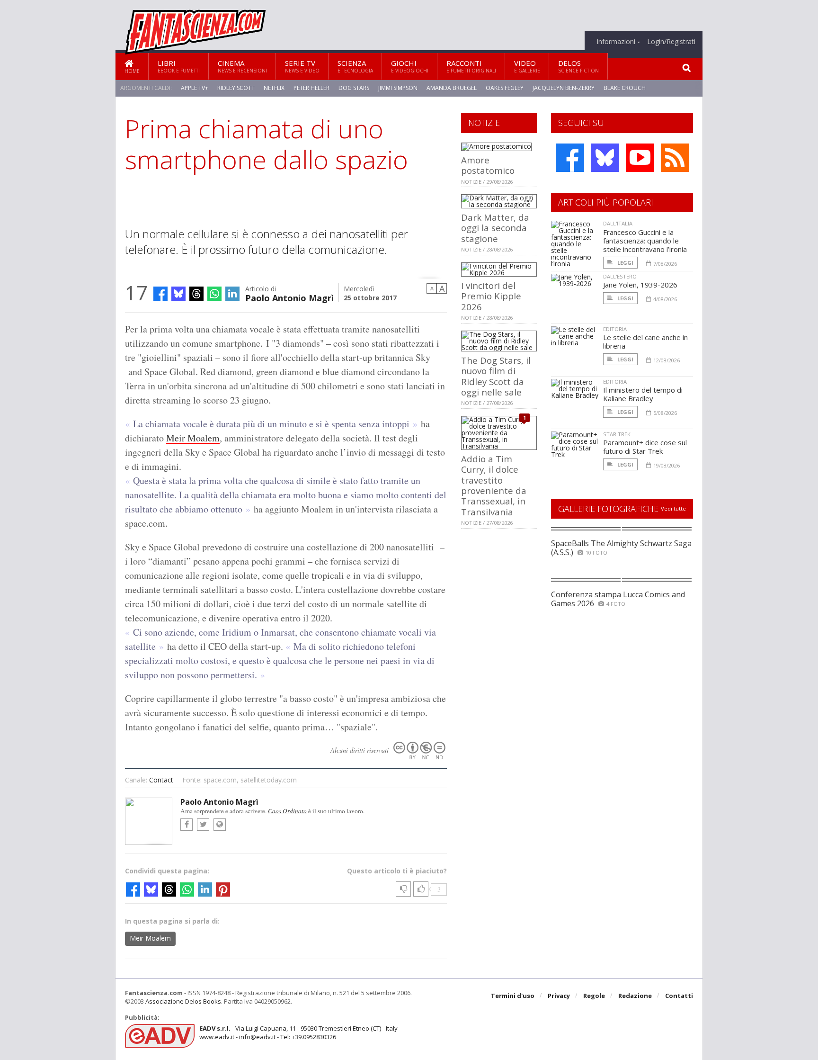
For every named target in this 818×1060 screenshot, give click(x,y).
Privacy (559, 995)
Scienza (355, 66)
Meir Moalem (193, 437)
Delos (578, 66)
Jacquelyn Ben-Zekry (564, 88)
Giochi (409, 66)
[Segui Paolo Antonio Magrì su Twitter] (203, 824)
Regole (594, 995)
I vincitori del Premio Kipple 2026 (491, 296)
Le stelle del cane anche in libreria (645, 341)
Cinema (242, 66)
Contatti (679, 995)
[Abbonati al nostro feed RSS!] (675, 158)
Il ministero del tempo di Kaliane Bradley (643, 394)
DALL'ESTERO (620, 276)
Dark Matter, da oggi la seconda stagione (495, 227)
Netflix (274, 88)
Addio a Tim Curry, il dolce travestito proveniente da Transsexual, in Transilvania (493, 485)
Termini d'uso (512, 995)
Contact (161, 779)
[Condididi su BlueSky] (178, 294)
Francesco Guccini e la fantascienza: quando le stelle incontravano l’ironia (645, 240)
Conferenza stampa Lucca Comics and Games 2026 (618, 599)
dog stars (353, 88)
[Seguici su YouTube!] (640, 158)
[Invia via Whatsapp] (214, 294)
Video (527, 66)
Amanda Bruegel (452, 88)
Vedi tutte (673, 508)
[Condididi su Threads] (196, 294)
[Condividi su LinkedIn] (232, 294)
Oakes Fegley (505, 88)
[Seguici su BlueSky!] (605, 158)
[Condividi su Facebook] (160, 294)
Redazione (635, 995)
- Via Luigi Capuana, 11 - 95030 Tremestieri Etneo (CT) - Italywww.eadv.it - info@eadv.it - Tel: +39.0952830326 (298, 1032)
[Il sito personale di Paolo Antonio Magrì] (219, 824)
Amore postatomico (488, 165)
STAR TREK (617, 434)
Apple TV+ (194, 88)
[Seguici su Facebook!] (570, 158)
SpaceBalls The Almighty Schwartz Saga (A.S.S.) (621, 547)
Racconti (471, 66)
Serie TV (302, 66)
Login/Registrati (671, 41)
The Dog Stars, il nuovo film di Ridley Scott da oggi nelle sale (496, 376)
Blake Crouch (625, 88)
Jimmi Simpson (398, 88)
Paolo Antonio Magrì (289, 297)
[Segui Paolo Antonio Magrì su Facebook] (186, 824)
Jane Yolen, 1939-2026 (640, 284)
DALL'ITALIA (617, 223)
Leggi (624, 262)
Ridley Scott (236, 88)
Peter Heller (311, 88)
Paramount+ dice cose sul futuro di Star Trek (645, 447)
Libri (179, 66)
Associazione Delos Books (183, 1001)
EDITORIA (615, 329)
